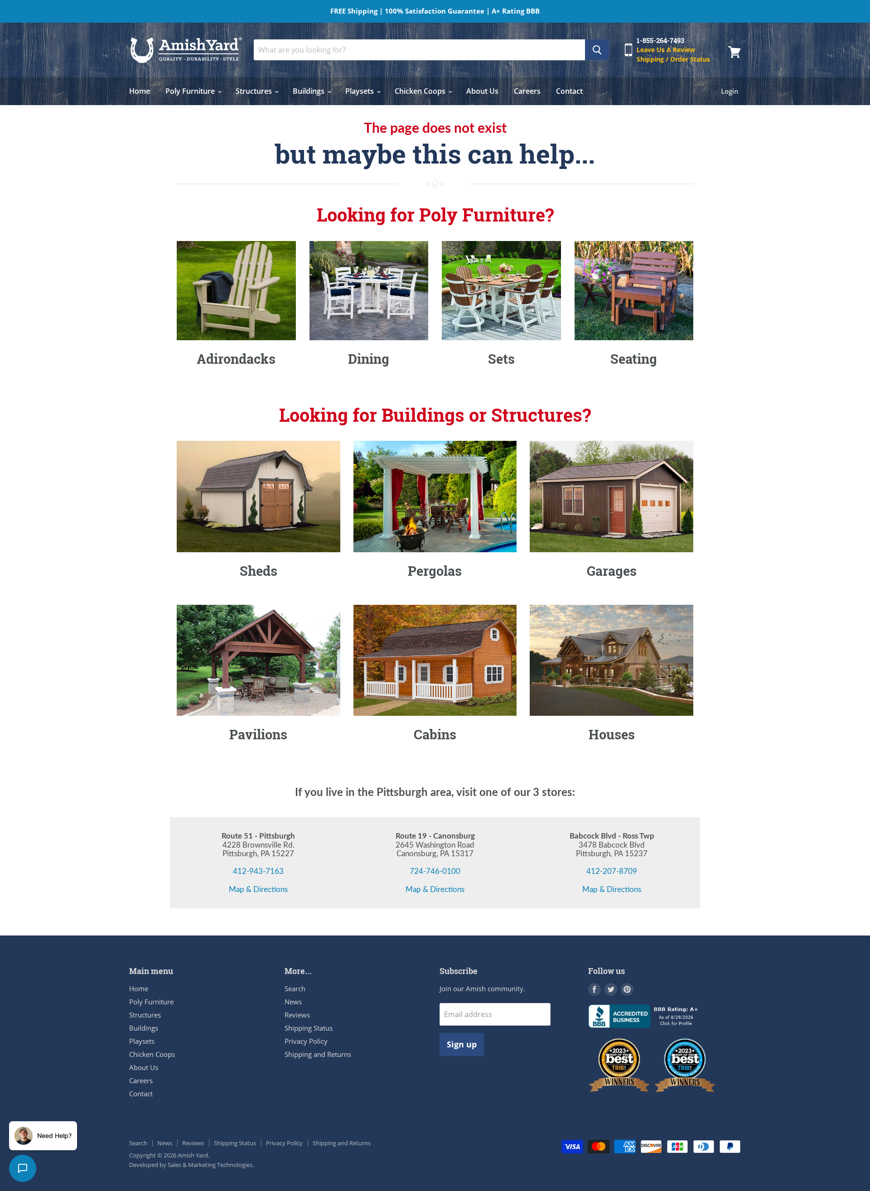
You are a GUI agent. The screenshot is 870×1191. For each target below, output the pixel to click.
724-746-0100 (435, 871)
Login (730, 91)
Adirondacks (236, 358)
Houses (612, 734)
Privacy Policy (306, 1041)
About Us (482, 91)
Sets (501, 358)
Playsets (360, 91)
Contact (569, 91)
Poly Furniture (191, 91)
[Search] (597, 49)
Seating (633, 358)
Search (295, 988)
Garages (612, 570)
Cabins (435, 734)
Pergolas (435, 570)
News (293, 1001)
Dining (368, 358)
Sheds (258, 570)
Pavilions (258, 734)
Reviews (297, 1014)
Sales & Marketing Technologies (210, 1165)
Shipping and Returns (318, 1054)
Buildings (309, 91)
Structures (255, 91)
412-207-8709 (611, 871)
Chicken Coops (421, 91)
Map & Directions (258, 889)
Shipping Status (309, 1027)
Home (139, 91)
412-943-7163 (258, 871)
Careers (527, 91)
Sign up (462, 1044)
